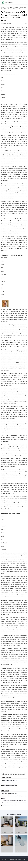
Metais (3, 798)
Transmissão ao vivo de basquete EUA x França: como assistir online (14, 800)
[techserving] (7, 2)
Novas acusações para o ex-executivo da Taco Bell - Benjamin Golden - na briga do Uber (14, 796)
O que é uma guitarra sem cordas (9, 793)
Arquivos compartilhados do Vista (9, 805)
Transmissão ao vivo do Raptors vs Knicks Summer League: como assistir (14, 802)
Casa (8, 7)
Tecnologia (12, 7)
